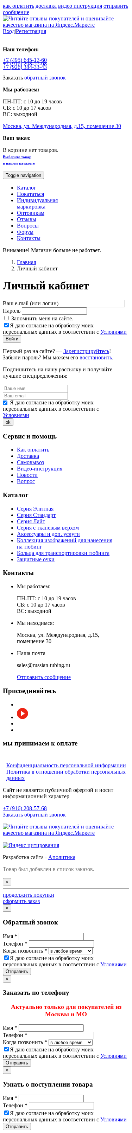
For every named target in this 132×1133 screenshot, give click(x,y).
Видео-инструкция (39, 469)
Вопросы (28, 226)
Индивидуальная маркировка (37, 203)
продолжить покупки (28, 895)
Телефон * (15, 944)
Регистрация (31, 31)
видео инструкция (80, 6)
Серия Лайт (31, 521)
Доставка (28, 456)
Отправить (17, 971)
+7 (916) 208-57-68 (25, 808)
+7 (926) (25, 67)
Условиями (113, 332)
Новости (27, 475)
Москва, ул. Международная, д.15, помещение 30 (62, 126)
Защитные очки (36, 559)
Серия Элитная (35, 509)
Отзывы (26, 219)
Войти (12, 338)
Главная (26, 262)
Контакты (28, 238)
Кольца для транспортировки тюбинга (63, 553)
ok (8, 422)
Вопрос (26, 481)
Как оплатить (33, 450)
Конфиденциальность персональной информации (66, 765)
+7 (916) (25, 63)
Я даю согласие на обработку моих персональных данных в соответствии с (65, 328)
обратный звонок (45, 78)
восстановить (96, 357)
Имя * (10, 936)
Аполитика (61, 857)
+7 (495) (25, 60)
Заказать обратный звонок (34, 815)
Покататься (30, 194)
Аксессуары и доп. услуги (48, 534)
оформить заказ (21, 901)
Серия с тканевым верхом (48, 528)
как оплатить (18, 6)
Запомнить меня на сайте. (41, 318)
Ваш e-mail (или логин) (30, 303)
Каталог (26, 188)
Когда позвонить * (25, 951)
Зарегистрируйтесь (86, 351)
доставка (46, 6)
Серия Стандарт (36, 515)
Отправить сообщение (44, 677)
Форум (25, 232)
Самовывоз (30, 462)
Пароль (11, 311)
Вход (9, 31)
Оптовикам (30, 213)
